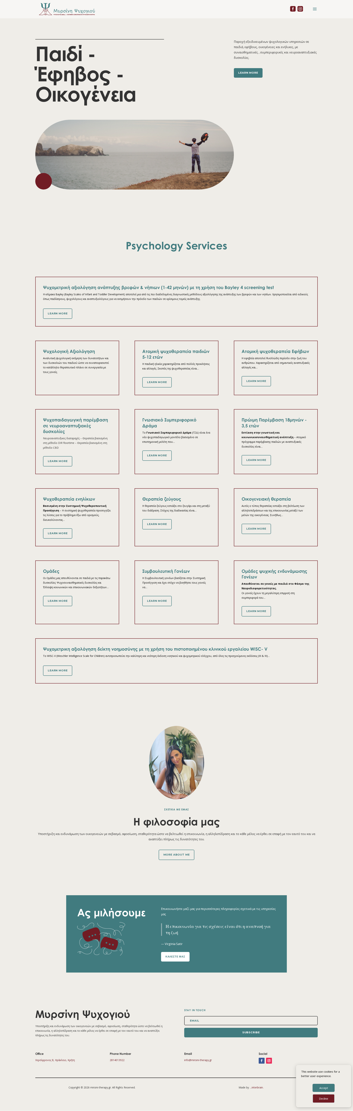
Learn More (248, 72)
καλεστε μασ (175, 956)
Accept (323, 1088)
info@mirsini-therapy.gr (198, 1060)
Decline (323, 1098)
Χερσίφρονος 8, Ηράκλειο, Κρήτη (55, 1060)
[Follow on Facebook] (262, 1061)
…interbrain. (256, 1087)
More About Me (176, 854)
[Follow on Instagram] (269, 1061)
